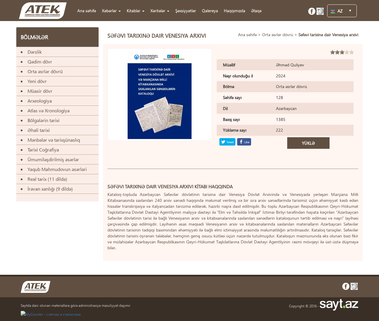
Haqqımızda (234, 10)
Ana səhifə (86, 10)
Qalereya (210, 10)
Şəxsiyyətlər (185, 10)
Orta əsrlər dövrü (277, 34)
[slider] (342, 52)
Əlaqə (256, 10)
